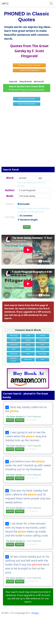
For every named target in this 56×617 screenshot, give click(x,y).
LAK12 (4, 3)
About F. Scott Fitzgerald (29, 70)
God (13, 349)
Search (26, 227)
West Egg (13, 335)
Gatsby (42, 335)
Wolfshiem (14, 354)
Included (24, 203)
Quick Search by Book (26, 104)
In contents (25, 215)
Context (10, 420)
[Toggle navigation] (51, 3)
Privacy (35, 612)
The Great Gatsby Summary (29, 65)
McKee (13, 340)
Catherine (14, 344)
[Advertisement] (28, 138)
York (28, 354)
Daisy (28, 344)
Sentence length (28, 219)
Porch (42, 349)
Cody (28, 335)
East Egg (42, 354)
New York (28, 359)
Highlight (19, 420)
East (42, 359)
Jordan (28, 349)
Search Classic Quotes (26, 99)
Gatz (42, 344)
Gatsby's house (13, 359)
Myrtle (28, 340)
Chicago (42, 340)
